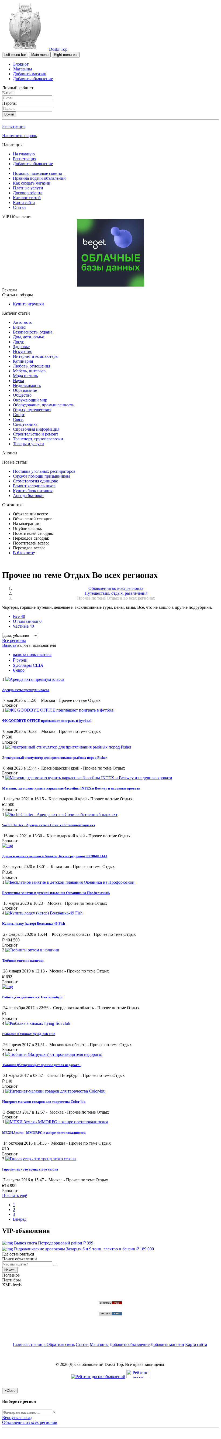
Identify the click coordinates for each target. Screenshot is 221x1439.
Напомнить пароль (19, 135)
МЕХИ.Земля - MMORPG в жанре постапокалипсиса (44, 1133)
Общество (22, 395)
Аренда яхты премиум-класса (25, 690)
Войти (9, 114)
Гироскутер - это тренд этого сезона (30, 1169)
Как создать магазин (31, 183)
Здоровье (21, 346)
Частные (23, 626)
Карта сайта (24, 202)
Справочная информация (36, 429)
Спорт (19, 414)
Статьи (19, 207)
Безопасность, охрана (32, 332)
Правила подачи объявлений (39, 178)
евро (19, 670)
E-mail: (8, 92)
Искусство (22, 351)
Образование (25, 390)
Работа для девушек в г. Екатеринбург (32, 997)
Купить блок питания (33, 490)
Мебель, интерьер (29, 371)
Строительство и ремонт (35, 434)
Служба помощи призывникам (41, 476)
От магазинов (27, 621)
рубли (20, 660)
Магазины (22, 69)
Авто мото (22, 322)
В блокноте (23, 552)
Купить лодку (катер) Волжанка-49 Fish (33, 923)
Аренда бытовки (28, 495)
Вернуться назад (17, 1417)
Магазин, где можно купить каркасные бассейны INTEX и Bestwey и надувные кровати (71, 788)
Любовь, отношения (31, 366)
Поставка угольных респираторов (44, 471)
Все (19, 616)
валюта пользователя (32, 654)
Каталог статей (27, 197)
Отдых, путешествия (32, 409)
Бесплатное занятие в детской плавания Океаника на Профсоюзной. (56, 893)
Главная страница (30, 1344)
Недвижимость (27, 385)
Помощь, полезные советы (37, 173)
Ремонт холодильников (34, 486)
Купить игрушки (28, 304)
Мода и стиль (25, 375)
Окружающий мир (30, 400)
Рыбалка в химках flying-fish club (28, 1034)
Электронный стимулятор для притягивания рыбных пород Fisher (54, 758)
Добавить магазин (29, 74)
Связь (18, 419)
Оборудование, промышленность (43, 405)
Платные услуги (28, 188)
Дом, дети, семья (28, 337)
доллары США (28, 665)
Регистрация (13, 126)
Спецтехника (25, 424)
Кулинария (23, 361)
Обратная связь (61, 1344)
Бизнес (19, 327)
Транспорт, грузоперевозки (38, 439)
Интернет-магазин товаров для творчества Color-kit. (43, 1102)
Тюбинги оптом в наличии (22, 960)
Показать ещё (14, 1195)
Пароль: (9, 103)
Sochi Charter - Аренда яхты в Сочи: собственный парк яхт (48, 825)
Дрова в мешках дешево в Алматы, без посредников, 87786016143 (54, 856)
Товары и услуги (28, 443)
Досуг (18, 341)
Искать (10, 1270)
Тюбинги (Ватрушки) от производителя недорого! (41, 1065)
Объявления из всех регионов (29, 1422)
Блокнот (21, 64)
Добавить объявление (33, 78)
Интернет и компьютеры (35, 356)
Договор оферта (27, 192)
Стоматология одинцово (35, 481)
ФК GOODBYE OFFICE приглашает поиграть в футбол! (46, 721)
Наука (18, 380)
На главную (24, 154)
